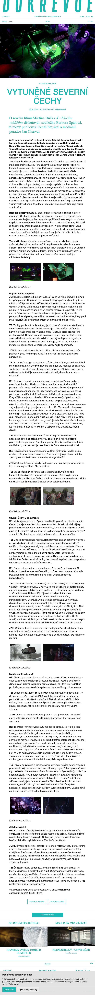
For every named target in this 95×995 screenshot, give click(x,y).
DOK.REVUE (6, 16)
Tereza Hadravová (56, 109)
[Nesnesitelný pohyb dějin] (71, 936)
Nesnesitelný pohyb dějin (71, 949)
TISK (91, 963)
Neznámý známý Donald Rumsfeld (24, 951)
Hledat (90, 21)
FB (83, 16)
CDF (88, 970)
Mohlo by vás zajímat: (71, 923)
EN (92, 16)
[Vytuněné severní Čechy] (47, 51)
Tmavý (10, 21)
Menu (48, 21)
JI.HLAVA (80, 970)
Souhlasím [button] (9, 990)
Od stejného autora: (24, 923)
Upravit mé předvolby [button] (28, 990)
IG (89, 16)
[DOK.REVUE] (47, 7)
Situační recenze (47, 83)
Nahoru (47, 964)
